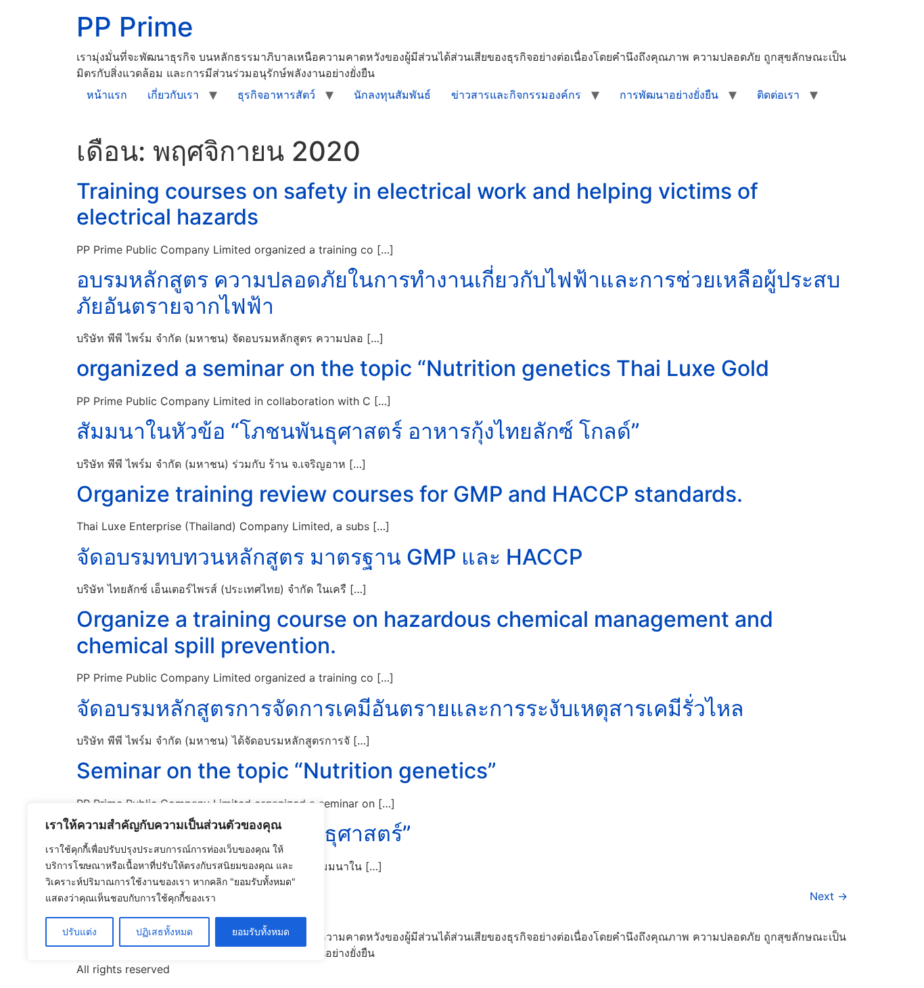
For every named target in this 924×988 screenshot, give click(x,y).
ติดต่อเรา (778, 94)
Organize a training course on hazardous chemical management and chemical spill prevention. (424, 632)
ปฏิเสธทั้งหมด (164, 931)
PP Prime (134, 26)
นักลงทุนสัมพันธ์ (392, 94)
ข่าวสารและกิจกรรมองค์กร (516, 94)
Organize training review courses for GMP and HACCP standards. (409, 494)
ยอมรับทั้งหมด (261, 931)
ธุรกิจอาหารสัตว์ (276, 94)
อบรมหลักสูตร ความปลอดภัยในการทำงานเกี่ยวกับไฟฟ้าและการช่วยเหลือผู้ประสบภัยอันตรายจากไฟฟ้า (458, 292)
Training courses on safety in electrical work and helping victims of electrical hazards (417, 204)
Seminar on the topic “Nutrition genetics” (286, 770)
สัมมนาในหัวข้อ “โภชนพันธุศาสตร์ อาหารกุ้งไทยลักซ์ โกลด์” (358, 431)
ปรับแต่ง (79, 931)
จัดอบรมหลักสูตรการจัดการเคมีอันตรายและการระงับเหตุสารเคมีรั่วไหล (410, 708)
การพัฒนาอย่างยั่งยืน (669, 94)
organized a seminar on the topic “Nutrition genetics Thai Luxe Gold (422, 368)
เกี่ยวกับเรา (173, 94)
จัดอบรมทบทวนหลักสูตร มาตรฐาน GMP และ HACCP (329, 557)
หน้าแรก (107, 94)
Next (829, 896)
